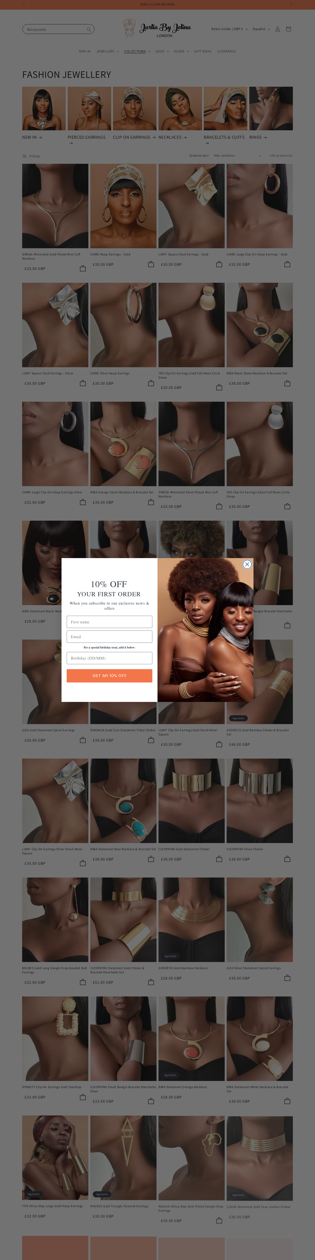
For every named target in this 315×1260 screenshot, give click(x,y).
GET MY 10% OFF (110, 676)
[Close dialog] (247, 564)
